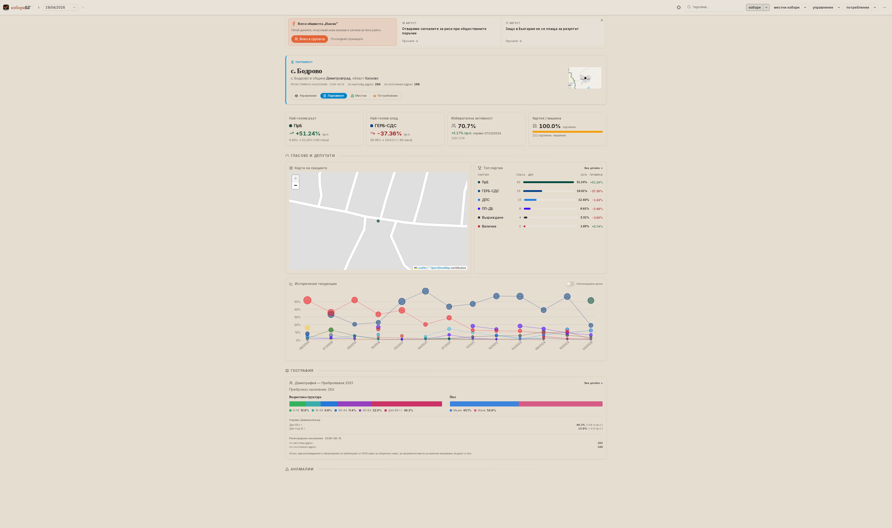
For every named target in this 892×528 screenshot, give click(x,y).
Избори (755, 7)
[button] (678, 7)
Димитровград (338, 78)
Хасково (371, 78)
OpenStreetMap (440, 268)
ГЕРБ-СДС (386, 125)
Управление (823, 7)
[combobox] (717, 7)
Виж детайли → (593, 168)
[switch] (570, 283)
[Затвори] (602, 20)
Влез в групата (312, 39)
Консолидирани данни (590, 283)
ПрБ (298, 125)
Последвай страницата (347, 39)
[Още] (884, 7)
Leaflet (421, 268)
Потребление (857, 7)
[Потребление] (875, 7)
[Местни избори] (805, 7)
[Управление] (839, 7)
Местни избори (787, 7)
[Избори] (766, 7)
